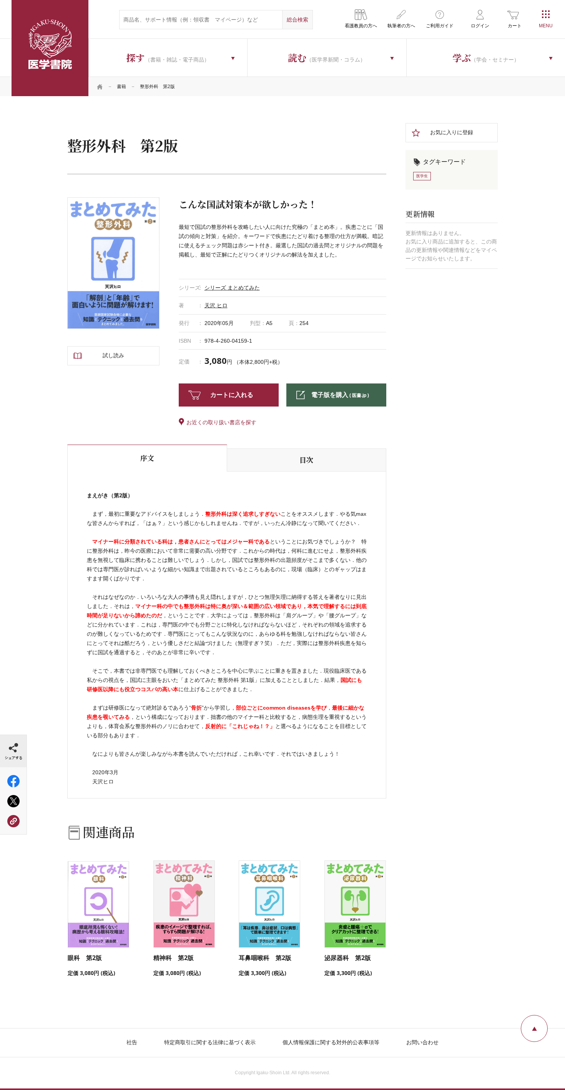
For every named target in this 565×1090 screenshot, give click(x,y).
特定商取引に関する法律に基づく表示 (210, 1042)
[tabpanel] (113, 263)
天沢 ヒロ (216, 305)
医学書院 (50, 48)
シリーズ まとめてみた (232, 288)
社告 (131, 1042)
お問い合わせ (422, 1042)
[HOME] (100, 86)
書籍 (121, 86)
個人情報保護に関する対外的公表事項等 (330, 1042)
